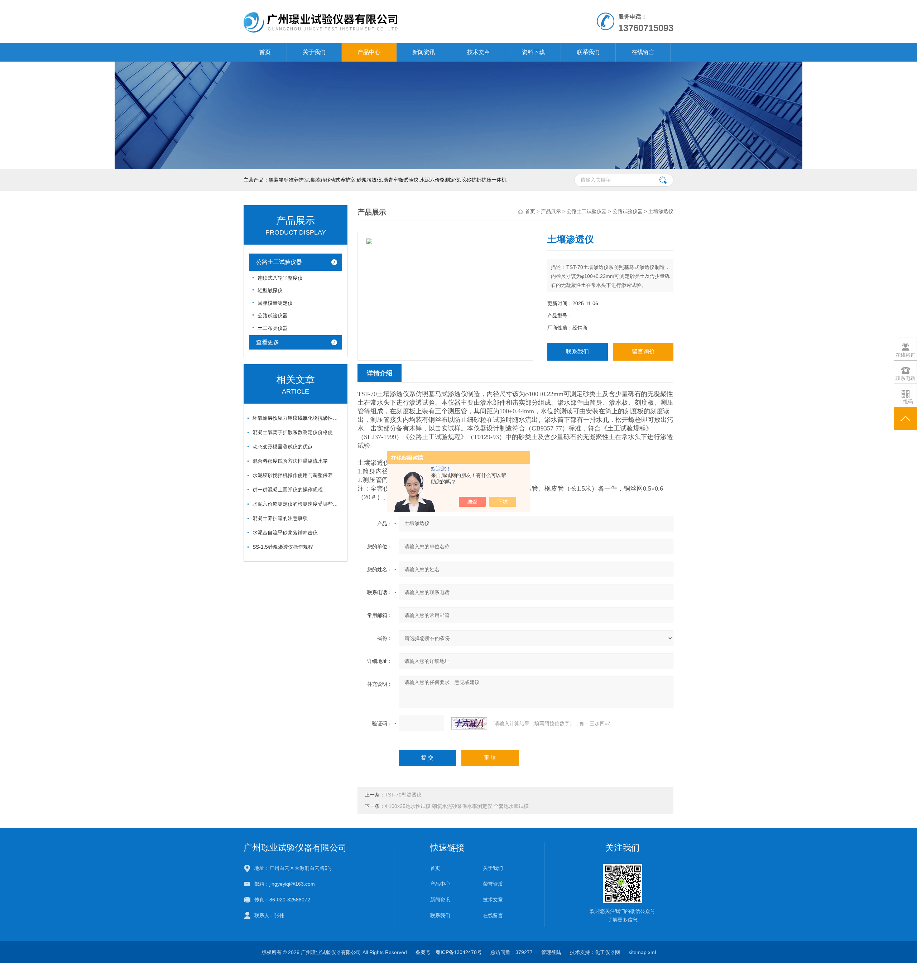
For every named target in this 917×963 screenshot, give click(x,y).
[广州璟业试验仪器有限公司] (376, 7)
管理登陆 (551, 952)
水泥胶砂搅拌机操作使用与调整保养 (293, 475)
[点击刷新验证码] (469, 723)
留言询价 (643, 351)
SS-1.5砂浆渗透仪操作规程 (283, 547)
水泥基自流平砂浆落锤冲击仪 (285, 532)
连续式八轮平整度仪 (280, 278)
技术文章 (478, 52)
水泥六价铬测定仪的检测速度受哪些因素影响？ (297, 504)
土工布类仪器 (273, 328)
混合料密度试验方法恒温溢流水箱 (290, 461)
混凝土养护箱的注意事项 (280, 518)
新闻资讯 (423, 52)
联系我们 (588, 52)
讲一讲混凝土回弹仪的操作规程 (288, 489)
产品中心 (368, 52)
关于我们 (314, 52)
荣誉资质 (493, 884)
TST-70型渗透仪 (403, 795)
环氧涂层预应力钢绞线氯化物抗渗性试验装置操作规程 (297, 418)
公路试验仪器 (273, 315)
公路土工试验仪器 (279, 262)
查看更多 (267, 342)
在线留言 (643, 52)
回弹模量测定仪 (275, 303)
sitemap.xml (642, 952)
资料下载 (533, 52)
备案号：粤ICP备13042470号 (449, 952)
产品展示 (551, 211)
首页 (265, 52)
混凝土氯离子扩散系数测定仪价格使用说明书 (297, 432)
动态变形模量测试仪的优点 (283, 446)
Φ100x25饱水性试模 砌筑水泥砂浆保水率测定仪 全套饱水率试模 (457, 806)
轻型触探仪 (270, 290)
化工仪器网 (607, 952)
